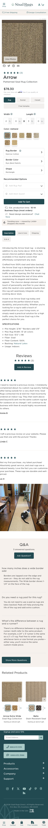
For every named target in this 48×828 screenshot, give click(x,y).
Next (20, 708)
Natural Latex (20, 343)
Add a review (24, 367)
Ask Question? (24, 555)
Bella (35, 716)
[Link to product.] (12, 692)
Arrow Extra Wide (12, 716)
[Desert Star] (14, 708)
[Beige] (31, 708)
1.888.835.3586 (17, 755)
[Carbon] (38, 708)
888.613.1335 (16, 747)
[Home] (22, 5)
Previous (3, 708)
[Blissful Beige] (7, 708)
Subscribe (41, 737)
